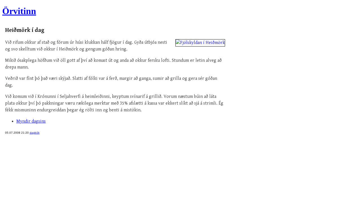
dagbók (34, 132)
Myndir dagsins (31, 121)
